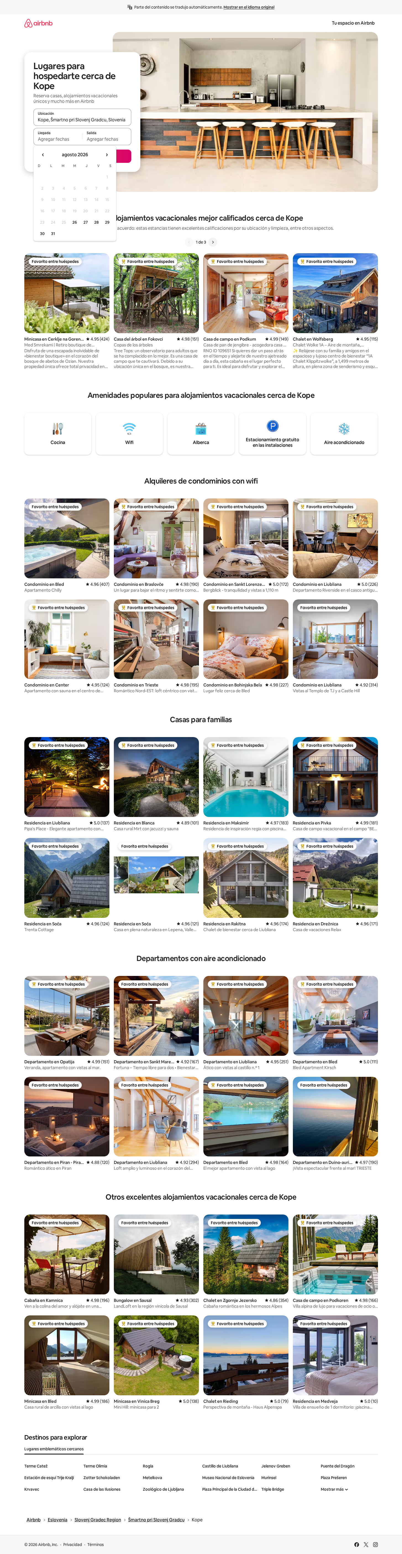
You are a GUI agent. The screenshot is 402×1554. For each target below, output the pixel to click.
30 (42, 233)
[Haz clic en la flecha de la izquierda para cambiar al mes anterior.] (43, 154)
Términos (95, 1544)
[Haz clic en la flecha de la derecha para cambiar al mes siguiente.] (106, 154)
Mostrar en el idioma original (249, 7)
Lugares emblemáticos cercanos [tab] (54, 1448)
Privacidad (72, 1544)
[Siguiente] (212, 242)
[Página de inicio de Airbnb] (38, 23)
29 (107, 222)
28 (96, 222)
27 (85, 222)
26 (74, 222)
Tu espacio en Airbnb (353, 23)
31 (53, 233)
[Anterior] (189, 242)
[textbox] (58, 139)
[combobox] (82, 119)
